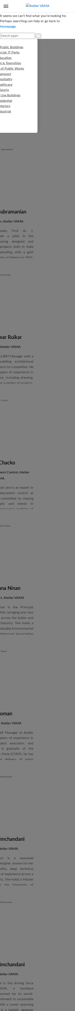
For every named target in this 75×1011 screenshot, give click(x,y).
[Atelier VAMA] (37, 6)
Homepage (8, 26)
